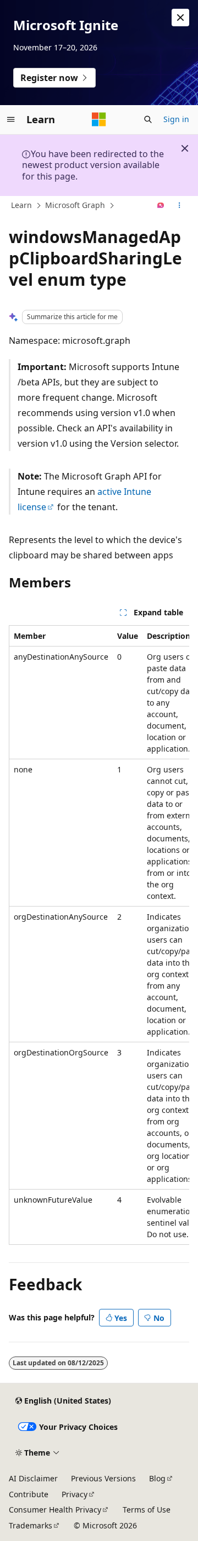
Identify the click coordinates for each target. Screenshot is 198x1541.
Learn (21, 205)
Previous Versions (103, 1478)
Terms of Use (146, 1509)
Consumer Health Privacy (55, 1509)
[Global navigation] (11, 119)
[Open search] (148, 119)
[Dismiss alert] (180, 17)
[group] (99, 935)
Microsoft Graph (75, 205)
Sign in (176, 119)
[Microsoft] (99, 119)
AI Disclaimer (33, 1478)
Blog (157, 1478)
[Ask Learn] (161, 206)
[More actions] (179, 206)
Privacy (74, 1494)
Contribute (28, 1494)
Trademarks (30, 1525)
